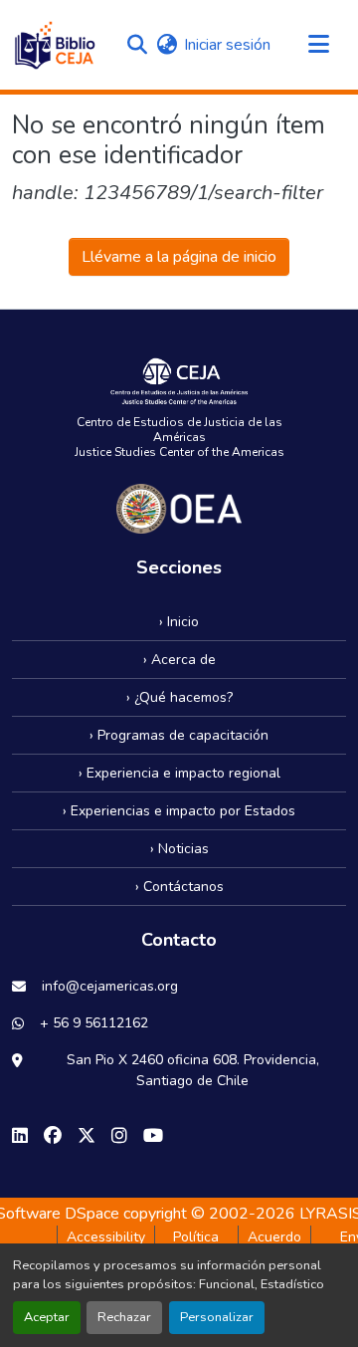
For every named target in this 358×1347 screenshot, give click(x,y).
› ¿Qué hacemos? (179, 697)
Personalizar (217, 1317)
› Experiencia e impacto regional (179, 773)
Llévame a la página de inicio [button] (179, 257)
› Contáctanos (179, 886)
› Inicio (179, 621)
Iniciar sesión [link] (227, 45)
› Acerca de (179, 659)
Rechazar (124, 1317)
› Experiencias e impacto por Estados (179, 810)
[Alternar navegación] (318, 45)
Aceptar (47, 1317)
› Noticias (179, 848)
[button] (54, 45)
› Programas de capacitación (179, 735)
